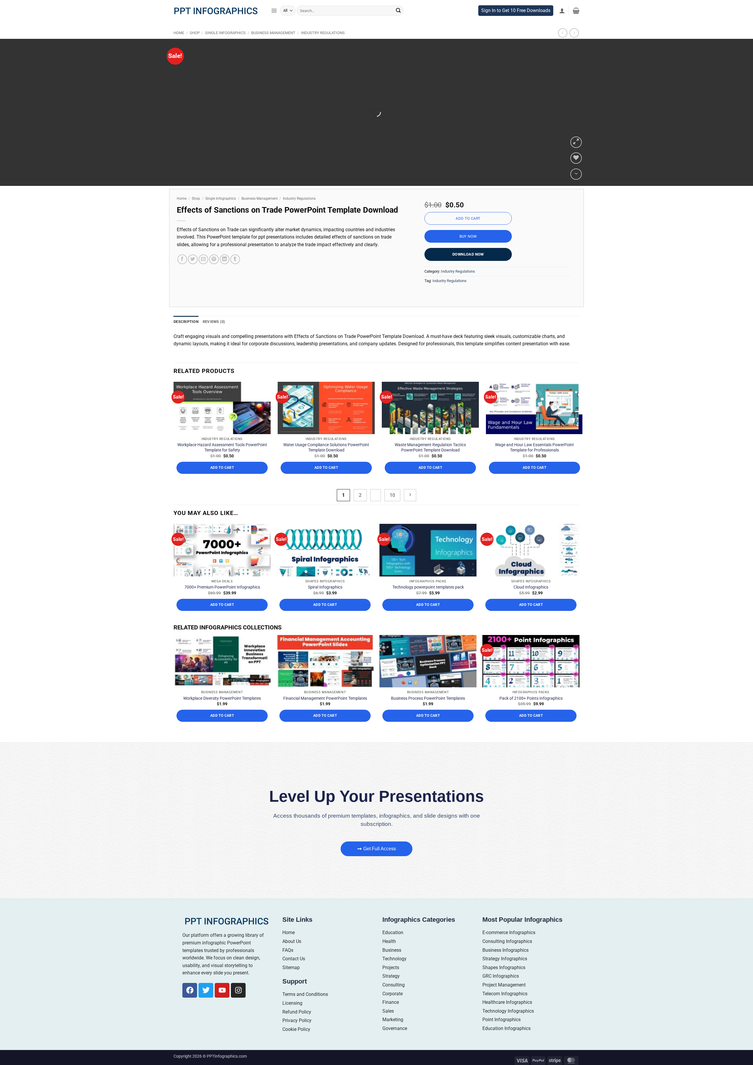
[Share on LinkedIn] (224, 271)
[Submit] (398, 23)
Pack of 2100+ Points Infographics (531, 710)
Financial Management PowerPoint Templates (325, 710)
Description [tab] (186, 334)
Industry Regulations (323, 45)
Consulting (393, 997)
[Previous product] (574, 45)
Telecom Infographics (504, 1006)
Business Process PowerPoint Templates (428, 710)
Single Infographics (225, 45)
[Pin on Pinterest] (214, 271)
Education (392, 945)
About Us (291, 953)
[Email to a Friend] (203, 271)
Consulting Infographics (507, 953)
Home (179, 45)
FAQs (287, 962)
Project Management (504, 997)
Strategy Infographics (504, 971)
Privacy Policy (296, 1033)
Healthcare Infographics (507, 1014)
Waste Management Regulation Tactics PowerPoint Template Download (430, 460)
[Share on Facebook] (182, 271)
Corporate (392, 1006)
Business (391, 962)
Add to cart (468, 231)
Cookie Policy (296, 1041)
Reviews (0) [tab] (214, 334)
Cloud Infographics (531, 599)
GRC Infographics (500, 988)
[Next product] (562, 45)
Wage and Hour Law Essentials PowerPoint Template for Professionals (534, 460)
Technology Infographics (508, 1023)
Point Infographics (501, 1032)
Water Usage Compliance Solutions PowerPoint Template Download (326, 460)
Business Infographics (505, 962)
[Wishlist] (576, 170)
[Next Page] (410, 507)
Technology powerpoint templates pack (428, 599)
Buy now (468, 248)
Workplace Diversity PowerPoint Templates (222, 710)
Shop (195, 45)
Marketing (392, 1032)
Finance (390, 1014)
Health (389, 953)
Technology (394, 971)
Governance (394, 1040)
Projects (390, 979)
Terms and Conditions (305, 1006)
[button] (274, 23)
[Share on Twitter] (193, 271)
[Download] (576, 186)
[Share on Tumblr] (235, 271)
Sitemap (291, 979)
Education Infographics (506, 1040)
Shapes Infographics (503, 979)
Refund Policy (296, 1024)
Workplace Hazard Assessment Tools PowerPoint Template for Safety (222, 460)
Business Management (273, 45)
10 (392, 507)
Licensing (292, 1015)
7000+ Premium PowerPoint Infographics (222, 599)
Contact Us (293, 971)
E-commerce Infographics (508, 945)
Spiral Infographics (325, 599)
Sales (388, 1023)
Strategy (391, 988)
